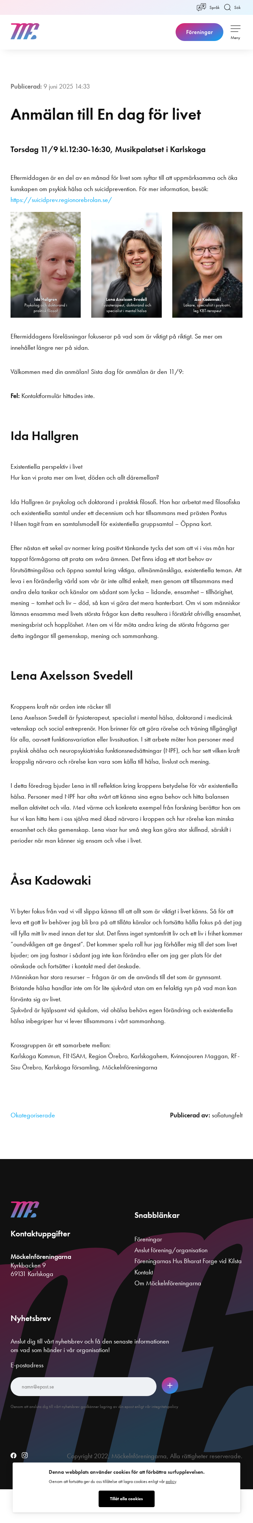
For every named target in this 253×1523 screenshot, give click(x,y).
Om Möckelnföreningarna (167, 1283)
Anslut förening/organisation (171, 1250)
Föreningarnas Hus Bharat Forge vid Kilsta (188, 1261)
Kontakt (143, 1272)
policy (171, 1481)
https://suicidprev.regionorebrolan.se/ (61, 199)
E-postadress (27, 1365)
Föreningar (199, 32)
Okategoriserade (33, 1115)
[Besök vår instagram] (25, 1456)
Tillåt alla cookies (126, 1499)
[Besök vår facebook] (13, 1456)
